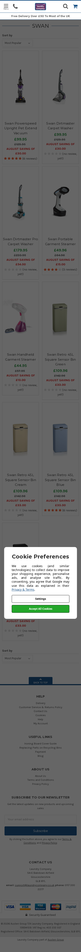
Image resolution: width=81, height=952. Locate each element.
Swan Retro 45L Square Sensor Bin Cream (20, 480)
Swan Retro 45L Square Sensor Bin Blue (60, 480)
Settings (40, 599)
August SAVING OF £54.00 (20, 262)
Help (40, 719)
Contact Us (40, 711)
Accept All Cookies (40, 609)
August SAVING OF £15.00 (60, 262)
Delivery (40, 703)
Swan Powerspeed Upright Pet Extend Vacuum (20, 128)
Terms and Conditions (40, 779)
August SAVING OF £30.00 (20, 151)
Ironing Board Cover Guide (40, 743)
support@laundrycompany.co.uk (34, 885)
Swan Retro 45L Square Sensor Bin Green (60, 359)
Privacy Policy (40, 784)
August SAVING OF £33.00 (60, 382)
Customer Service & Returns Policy (40, 707)
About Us (40, 776)
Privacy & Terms (23, 589)
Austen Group (56, 939)
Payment (40, 751)
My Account (40, 723)
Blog (41, 755)
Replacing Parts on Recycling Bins (40, 747)
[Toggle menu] (6, 7)
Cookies (40, 715)
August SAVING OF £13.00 (20, 378)
